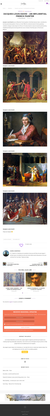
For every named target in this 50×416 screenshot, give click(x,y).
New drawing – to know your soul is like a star (13, 380)
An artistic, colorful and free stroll (11, 373)
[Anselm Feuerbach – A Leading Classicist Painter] (36, 279)
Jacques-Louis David (7, 239)
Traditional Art (28, 11)
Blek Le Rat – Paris (7, 370)
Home (4, 8)
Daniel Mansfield (22, 18)
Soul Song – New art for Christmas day (12, 383)
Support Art (40, 0)
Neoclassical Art (16, 239)
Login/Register (47, 0)
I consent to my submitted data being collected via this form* (19, 324)
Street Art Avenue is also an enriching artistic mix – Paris (16, 377)
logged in (11, 301)
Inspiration (10, 8)
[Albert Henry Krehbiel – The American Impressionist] (13, 279)
